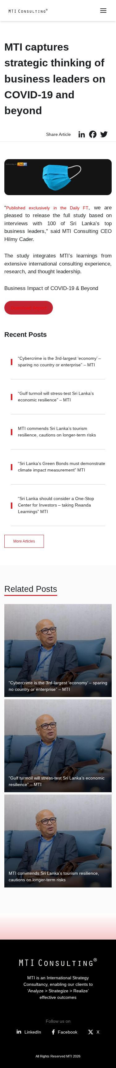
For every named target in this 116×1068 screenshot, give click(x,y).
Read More (27, 683)
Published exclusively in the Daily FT (47, 207)
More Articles (24, 541)
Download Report (29, 308)
